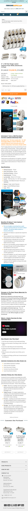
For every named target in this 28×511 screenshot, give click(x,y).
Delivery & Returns (14, 417)
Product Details (14, 106)
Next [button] (26, 56)
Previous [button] (1, 56)
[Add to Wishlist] (25, 90)
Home (3, 19)
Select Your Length (6, 83)
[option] (4, 56)
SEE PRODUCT (8, 452)
